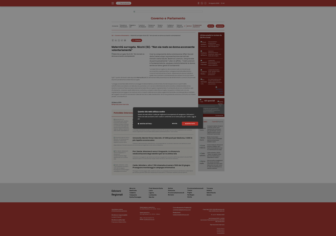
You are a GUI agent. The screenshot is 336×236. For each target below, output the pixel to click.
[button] (145, 124)
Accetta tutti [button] (190, 123)
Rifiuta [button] (174, 123)
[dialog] (168, 118)
